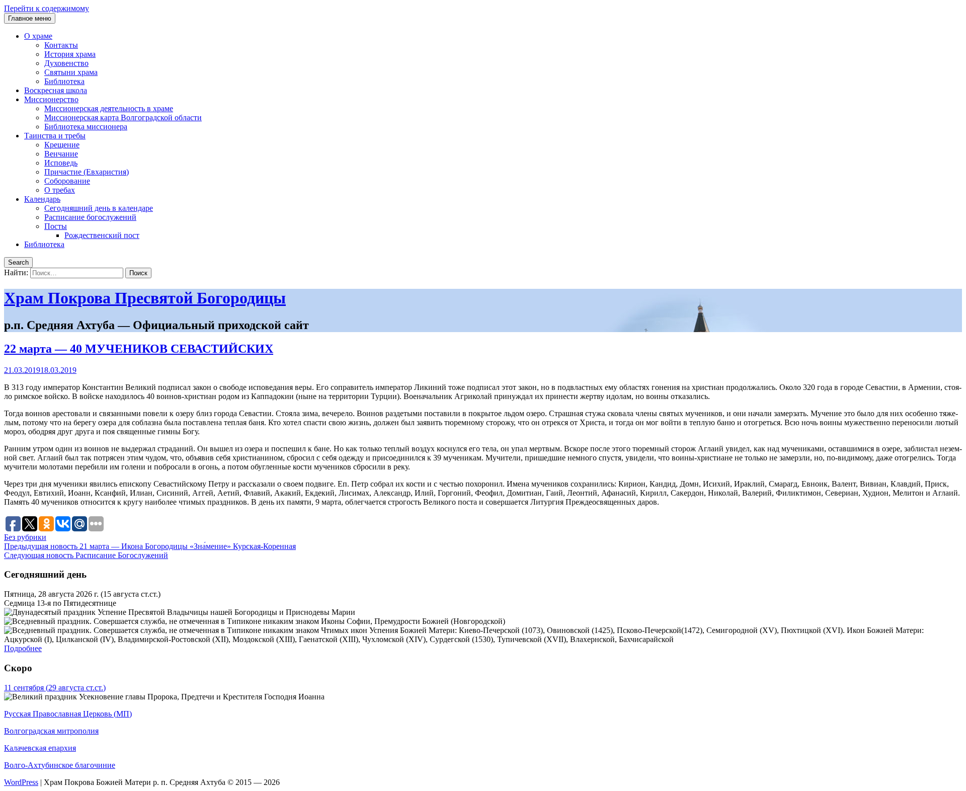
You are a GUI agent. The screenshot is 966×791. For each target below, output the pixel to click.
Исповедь (60, 163)
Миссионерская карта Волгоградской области (123, 117)
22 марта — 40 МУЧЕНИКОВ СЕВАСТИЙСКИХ (138, 348)
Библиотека (64, 81)
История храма (70, 54)
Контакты (61, 45)
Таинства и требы (55, 135)
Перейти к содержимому (46, 8)
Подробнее (23, 648)
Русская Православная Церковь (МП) (68, 713)
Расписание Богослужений (86, 555)
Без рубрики (25, 537)
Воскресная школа (55, 90)
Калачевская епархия (40, 748)
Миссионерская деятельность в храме (108, 108)
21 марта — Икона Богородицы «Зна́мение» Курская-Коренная (150, 546)
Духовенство (66, 63)
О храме (38, 36)
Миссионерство (51, 99)
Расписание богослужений (90, 217)
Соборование (67, 181)
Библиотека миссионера (85, 126)
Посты (55, 226)
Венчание (61, 153)
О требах (59, 190)
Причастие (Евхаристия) (86, 172)
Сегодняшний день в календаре (98, 208)
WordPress (21, 782)
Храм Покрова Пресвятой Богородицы (145, 298)
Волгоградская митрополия (51, 731)
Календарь (42, 199)
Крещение (61, 144)
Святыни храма (71, 72)
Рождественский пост (101, 235)
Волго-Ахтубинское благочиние (59, 765)
